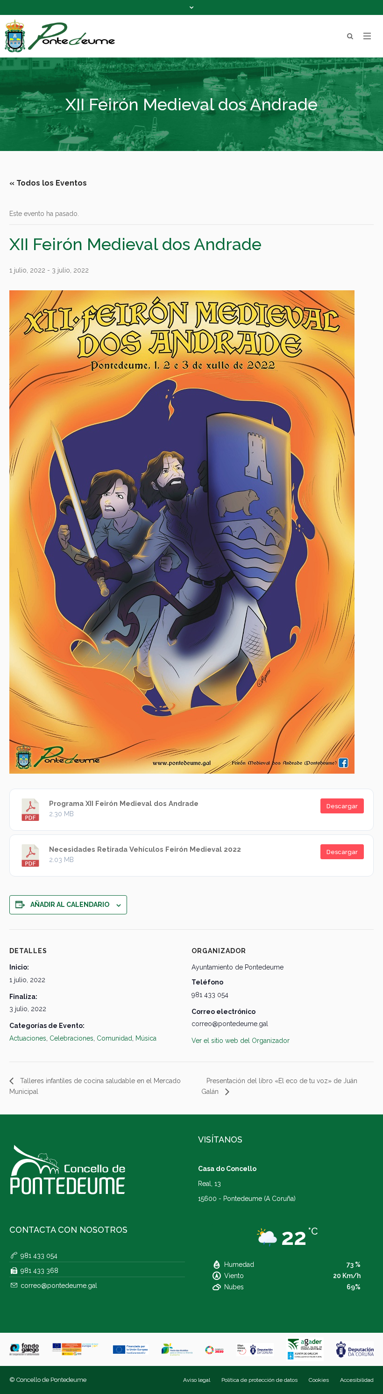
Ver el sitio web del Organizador (241, 1040)
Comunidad (114, 1038)
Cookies (319, 1380)
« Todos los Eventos (48, 183)
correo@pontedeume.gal (59, 1285)
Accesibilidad (357, 1380)
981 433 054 (39, 1255)
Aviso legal (196, 1380)
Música (145, 1038)
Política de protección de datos (259, 1380)
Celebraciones (71, 1038)
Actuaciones (27, 1038)
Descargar (342, 806)
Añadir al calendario (69, 904)
